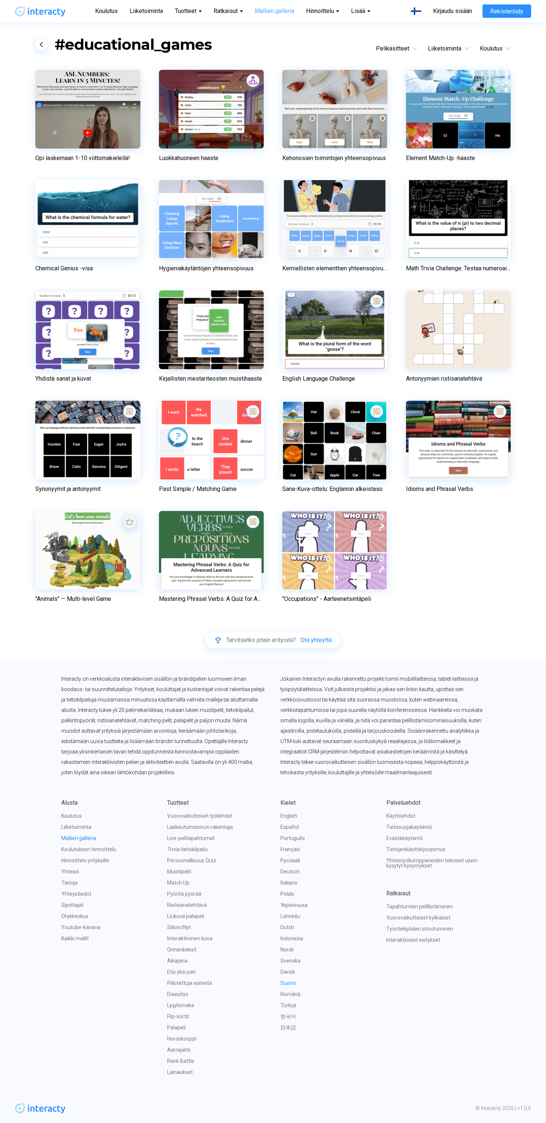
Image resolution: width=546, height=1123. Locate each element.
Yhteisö (70, 872)
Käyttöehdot (400, 816)
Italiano (289, 883)
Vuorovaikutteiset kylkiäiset (418, 918)
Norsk (287, 950)
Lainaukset (180, 1072)
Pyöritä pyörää (184, 894)
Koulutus (106, 10)
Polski (287, 894)
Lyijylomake (180, 1005)
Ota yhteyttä (316, 640)
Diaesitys (177, 994)
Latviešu (290, 916)
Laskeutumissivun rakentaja (200, 827)
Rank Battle (180, 1061)
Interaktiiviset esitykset (413, 940)
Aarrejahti (179, 1050)
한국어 (288, 1016)
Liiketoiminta (146, 10)
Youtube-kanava (80, 927)
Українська (294, 905)
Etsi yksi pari (181, 972)
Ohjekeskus (74, 916)
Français (290, 849)
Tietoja (69, 883)
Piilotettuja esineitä (189, 983)
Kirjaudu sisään (452, 11)
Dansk (287, 972)
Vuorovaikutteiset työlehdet (199, 816)
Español (289, 827)
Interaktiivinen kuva (189, 938)
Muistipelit (179, 872)
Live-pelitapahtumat (191, 838)
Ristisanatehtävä (187, 905)
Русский (290, 860)
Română (290, 994)
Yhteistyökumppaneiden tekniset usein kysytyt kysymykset (432, 863)
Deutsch (290, 872)
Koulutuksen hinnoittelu (88, 849)
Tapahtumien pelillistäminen (419, 906)
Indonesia (291, 938)
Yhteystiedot (76, 894)
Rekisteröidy (506, 11)
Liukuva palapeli (185, 916)
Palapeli (176, 1028)
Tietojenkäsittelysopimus (415, 849)
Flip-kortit (178, 1016)
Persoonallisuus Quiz (191, 860)
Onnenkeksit (181, 950)
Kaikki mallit (75, 938)
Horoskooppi (181, 1039)
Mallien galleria (274, 10)
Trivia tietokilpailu (187, 849)
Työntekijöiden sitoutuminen (419, 929)
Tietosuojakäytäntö (409, 827)
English (288, 816)
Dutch (287, 927)
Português (292, 838)
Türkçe (288, 1005)
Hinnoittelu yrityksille (85, 860)
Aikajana (177, 961)
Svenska (290, 961)
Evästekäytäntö (404, 838)
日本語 (288, 1028)
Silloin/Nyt (179, 927)
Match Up (178, 883)
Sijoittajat (72, 905)
